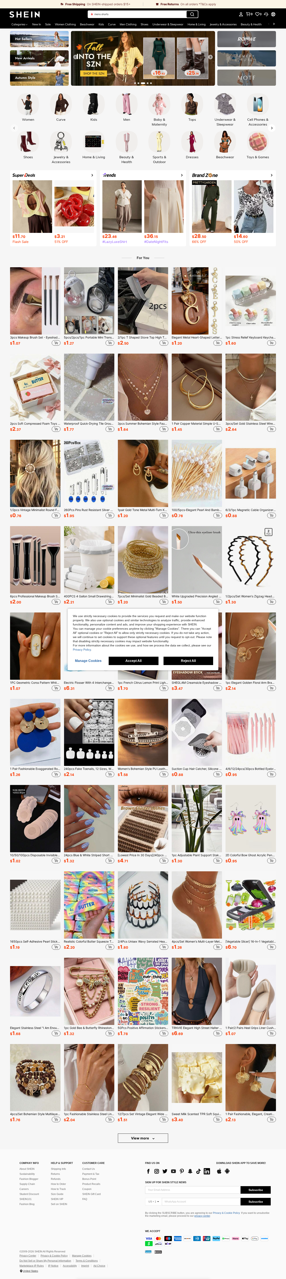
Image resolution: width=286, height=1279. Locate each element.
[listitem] (35, 307)
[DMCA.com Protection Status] (158, 1251)
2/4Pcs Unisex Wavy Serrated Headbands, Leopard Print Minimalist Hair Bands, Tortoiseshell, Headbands (143, 941)
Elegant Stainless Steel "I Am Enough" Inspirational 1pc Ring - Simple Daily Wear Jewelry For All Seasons (35, 1028)
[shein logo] (24, 14)
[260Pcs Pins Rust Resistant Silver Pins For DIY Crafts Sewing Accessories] (89, 473)
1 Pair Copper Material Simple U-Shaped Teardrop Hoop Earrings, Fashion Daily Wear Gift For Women (197, 423)
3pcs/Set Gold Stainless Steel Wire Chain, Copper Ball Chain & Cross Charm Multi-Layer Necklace (250, 423)
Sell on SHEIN (59, 1204)
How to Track (58, 1189)
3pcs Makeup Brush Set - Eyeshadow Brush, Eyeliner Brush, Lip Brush (35, 337)
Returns (55, 1174)
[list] (178, 1171)
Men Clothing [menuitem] (128, 24)
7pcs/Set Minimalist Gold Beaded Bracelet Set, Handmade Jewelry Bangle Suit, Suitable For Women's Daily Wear (143, 596)
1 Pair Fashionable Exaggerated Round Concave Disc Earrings (35, 769)
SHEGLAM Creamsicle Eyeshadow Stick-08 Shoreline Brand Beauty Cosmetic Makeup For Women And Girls (197, 682)
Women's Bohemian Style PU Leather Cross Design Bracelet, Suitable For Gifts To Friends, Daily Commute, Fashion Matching (143, 769)
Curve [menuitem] (112, 24)
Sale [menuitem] (48, 24)
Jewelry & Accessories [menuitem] (223, 24)
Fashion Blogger (28, 1179)
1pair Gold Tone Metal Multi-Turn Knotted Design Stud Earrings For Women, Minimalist (143, 510)
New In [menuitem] (36, 24)
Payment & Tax (90, 1174)
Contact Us (88, 1168)
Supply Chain (27, 1184)
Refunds (56, 1179)
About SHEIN (27, 1168)
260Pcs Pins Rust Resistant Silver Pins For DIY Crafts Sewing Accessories (89, 510)
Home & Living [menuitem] (197, 24)
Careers (24, 1189)
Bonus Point (89, 1179)
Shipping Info (58, 1168)
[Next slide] (210, 57)
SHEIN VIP (57, 1199)
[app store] (219, 1173)
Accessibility (70, 1265)
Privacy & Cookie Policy (226, 1213)
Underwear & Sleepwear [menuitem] (167, 24)
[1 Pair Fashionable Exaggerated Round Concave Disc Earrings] (35, 732)
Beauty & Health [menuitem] (251, 24)
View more (140, 1138)
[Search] (192, 14)
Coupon (86, 1189)
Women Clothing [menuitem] (65, 24)
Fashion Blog (27, 1204)
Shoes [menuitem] (144, 24)
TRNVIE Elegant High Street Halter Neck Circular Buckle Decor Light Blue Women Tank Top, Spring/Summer (197, 1028)
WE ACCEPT (152, 1231)
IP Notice (53, 1265)
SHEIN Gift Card (91, 1194)
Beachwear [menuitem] (87, 24)
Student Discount (29, 1194)
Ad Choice (99, 1265)
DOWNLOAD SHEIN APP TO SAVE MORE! (241, 1163)
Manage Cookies (81, 1255)
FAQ (84, 1199)
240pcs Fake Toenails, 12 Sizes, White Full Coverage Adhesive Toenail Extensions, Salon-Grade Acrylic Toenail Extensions (89, 769)
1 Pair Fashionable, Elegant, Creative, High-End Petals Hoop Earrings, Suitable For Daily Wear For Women (250, 1114)
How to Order (58, 1184)
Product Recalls (91, 1184)
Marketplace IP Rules (31, 1265)
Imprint (85, 1265)
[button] (266, 14)
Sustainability (27, 1174)
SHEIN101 (25, 1199)
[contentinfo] (208, 1241)
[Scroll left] (268, 24)
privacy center (202, 1215)
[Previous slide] (75, 57)
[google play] (227, 1173)
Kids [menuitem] (101, 24)
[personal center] (240, 14)
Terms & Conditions (87, 1260)
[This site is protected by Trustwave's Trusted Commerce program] (148, 1251)
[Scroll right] (273, 24)
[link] (71, 4)
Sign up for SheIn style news (165, 1182)
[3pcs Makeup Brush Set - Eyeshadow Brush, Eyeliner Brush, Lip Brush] (35, 301)
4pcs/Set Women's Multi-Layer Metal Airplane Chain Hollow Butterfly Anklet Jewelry (197, 941)
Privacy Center (27, 1255)
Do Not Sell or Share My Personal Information (45, 1260)
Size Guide (57, 1194)
